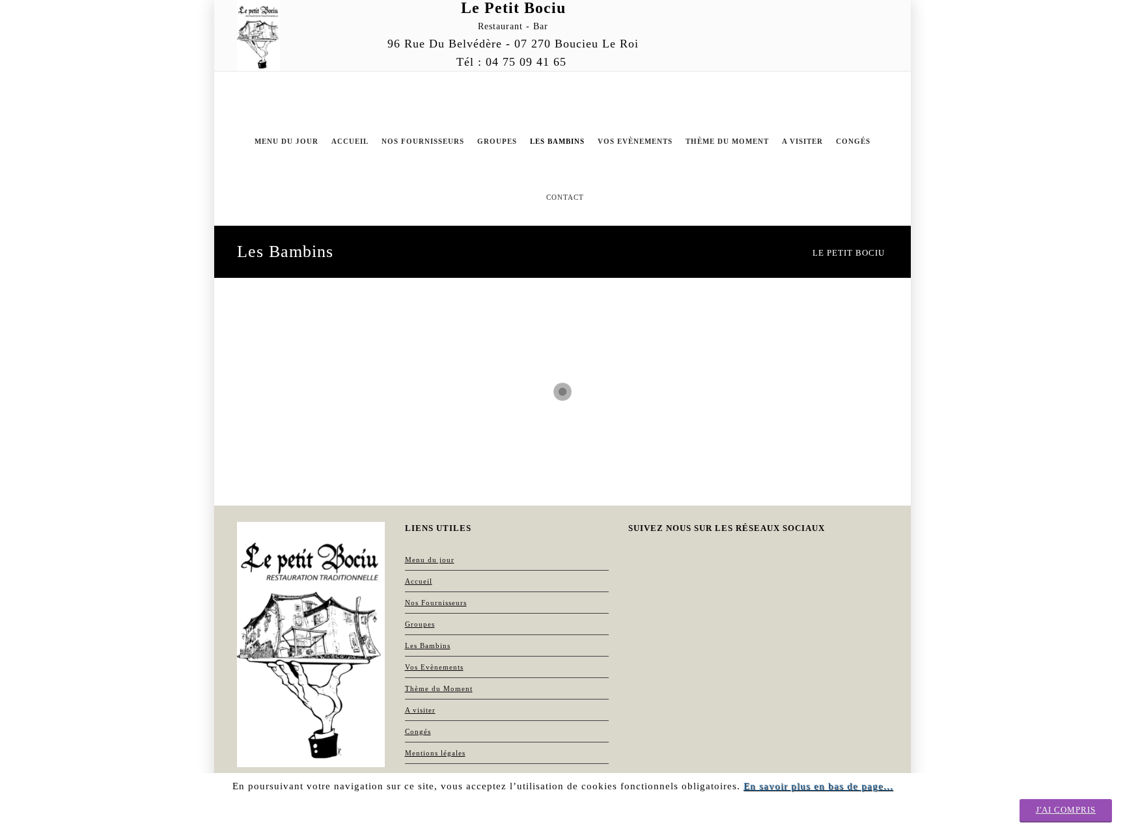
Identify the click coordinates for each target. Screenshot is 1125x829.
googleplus (798, 11)
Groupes (420, 624)
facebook (824, 11)
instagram (772, 11)
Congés (418, 731)
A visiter (420, 710)
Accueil (418, 581)
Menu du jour (429, 560)
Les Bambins (428, 645)
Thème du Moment (439, 688)
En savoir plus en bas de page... (818, 786)
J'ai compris (1066, 810)
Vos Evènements (434, 667)
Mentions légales (435, 753)
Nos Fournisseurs (436, 602)
